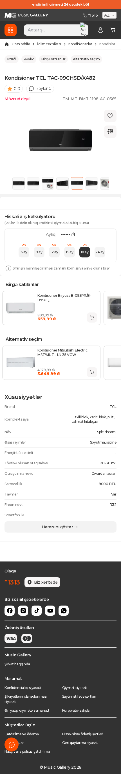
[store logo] (26, 15)
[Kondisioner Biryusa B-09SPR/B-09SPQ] (20, 308)
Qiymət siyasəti (74, 688)
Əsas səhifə (21, 44)
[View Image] (18, 183)
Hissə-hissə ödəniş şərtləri (83, 734)
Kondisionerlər (80, 44)
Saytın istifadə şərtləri (79, 696)
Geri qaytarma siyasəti (80, 743)
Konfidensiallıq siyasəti (23, 688)
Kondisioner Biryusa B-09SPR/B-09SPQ (64, 297)
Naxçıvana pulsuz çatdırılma (27, 751)
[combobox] (56, 30)
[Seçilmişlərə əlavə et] (110, 116)
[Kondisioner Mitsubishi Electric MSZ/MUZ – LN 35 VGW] (20, 362)
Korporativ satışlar (76, 710)
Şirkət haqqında (17, 664)
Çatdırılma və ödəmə (22, 734)
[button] (110, 15)
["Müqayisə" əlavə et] (110, 131)
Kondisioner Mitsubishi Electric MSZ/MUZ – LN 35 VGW (62, 352)
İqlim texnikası (49, 44)
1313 (93, 15)
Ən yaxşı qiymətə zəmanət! (27, 710)
